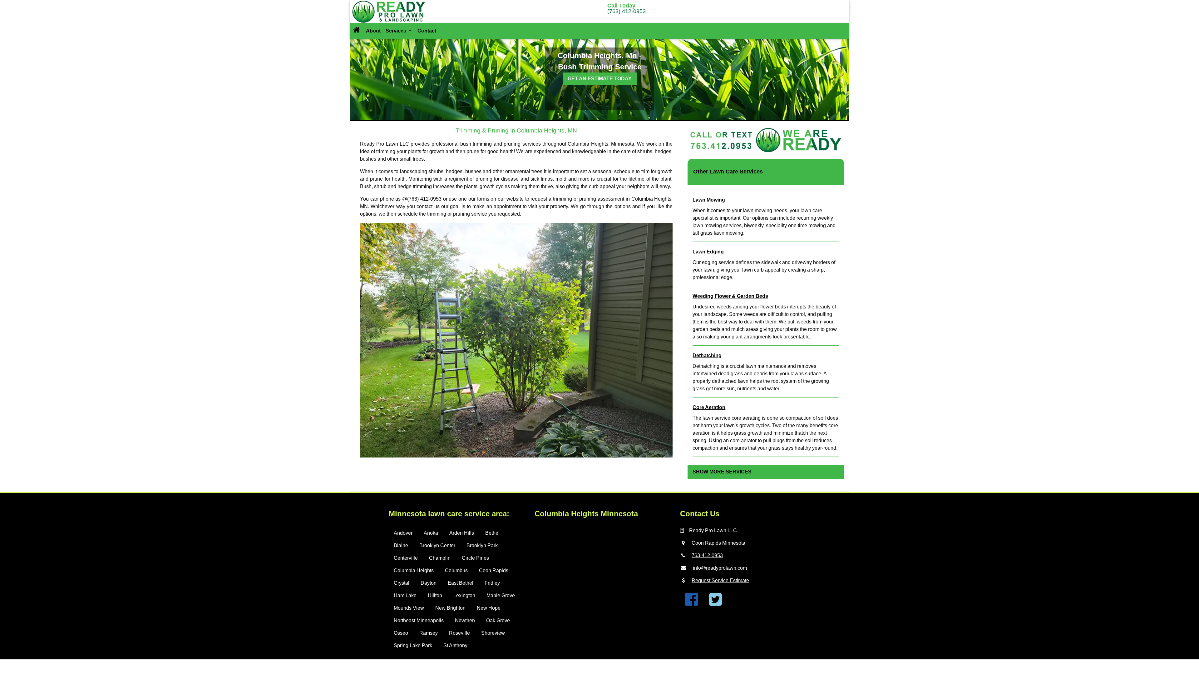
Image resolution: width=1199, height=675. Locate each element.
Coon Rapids (493, 570)
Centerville (406, 558)
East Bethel (460, 583)
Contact (426, 30)
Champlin (440, 558)
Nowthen (465, 620)
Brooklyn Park (482, 545)
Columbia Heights (414, 570)
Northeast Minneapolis (419, 620)
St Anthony (455, 645)
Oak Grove (498, 620)
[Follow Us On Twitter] (715, 603)
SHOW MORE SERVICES (722, 471)
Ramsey (428, 633)
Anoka (431, 533)
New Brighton (450, 608)
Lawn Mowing (709, 199)
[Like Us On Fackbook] (691, 603)
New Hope (489, 608)
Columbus (456, 570)
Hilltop (435, 595)
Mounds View (409, 608)
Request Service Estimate (720, 580)
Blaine (401, 545)
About (373, 30)
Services (396, 30)
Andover (403, 533)
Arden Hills (461, 533)
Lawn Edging (708, 251)
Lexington (464, 595)
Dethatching (707, 355)
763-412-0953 (707, 555)
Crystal (401, 583)
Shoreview (493, 633)
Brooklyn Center (437, 545)
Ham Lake (405, 595)
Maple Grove (500, 595)
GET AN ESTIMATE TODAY (600, 78)
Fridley (492, 583)
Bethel (492, 533)
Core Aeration (709, 407)
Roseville (459, 633)
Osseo (401, 633)
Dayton (429, 583)
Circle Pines (475, 558)
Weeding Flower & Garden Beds (730, 296)
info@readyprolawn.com (720, 568)
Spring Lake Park (413, 645)
